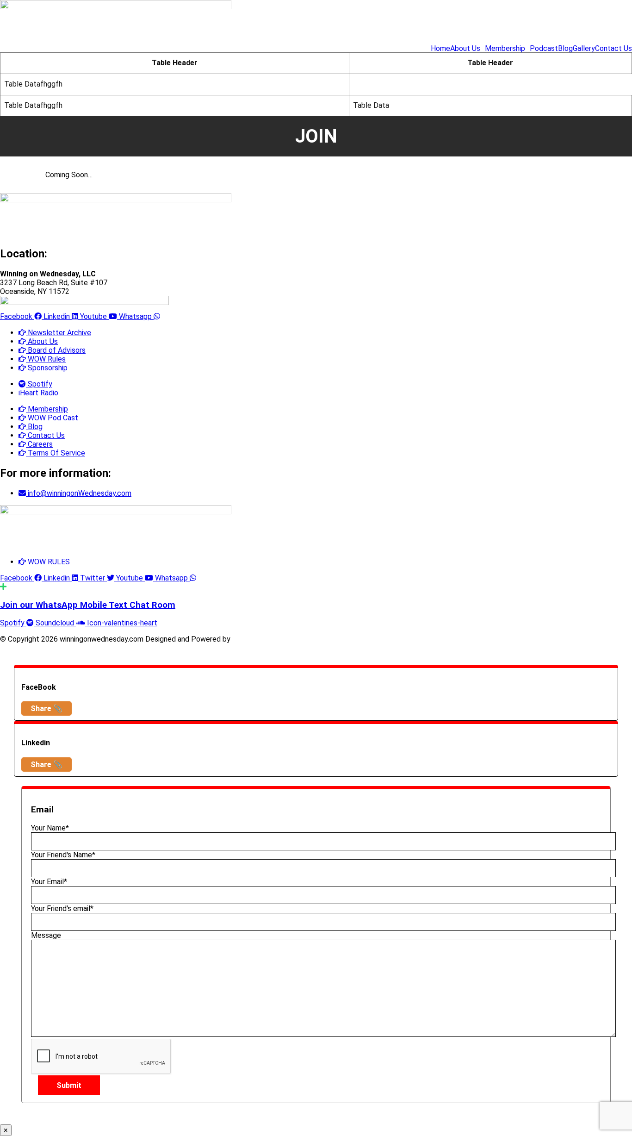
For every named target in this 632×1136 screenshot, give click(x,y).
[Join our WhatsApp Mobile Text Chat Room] (3, 586)
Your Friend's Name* (63, 854)
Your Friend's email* (62, 908)
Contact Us (613, 48)
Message (46, 935)
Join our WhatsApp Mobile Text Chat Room (87, 605)
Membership (505, 48)
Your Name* (50, 828)
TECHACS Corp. (258, 639)
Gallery (584, 48)
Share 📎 (46, 708)
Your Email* (49, 881)
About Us (465, 48)
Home (440, 48)
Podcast (544, 48)
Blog (565, 48)
